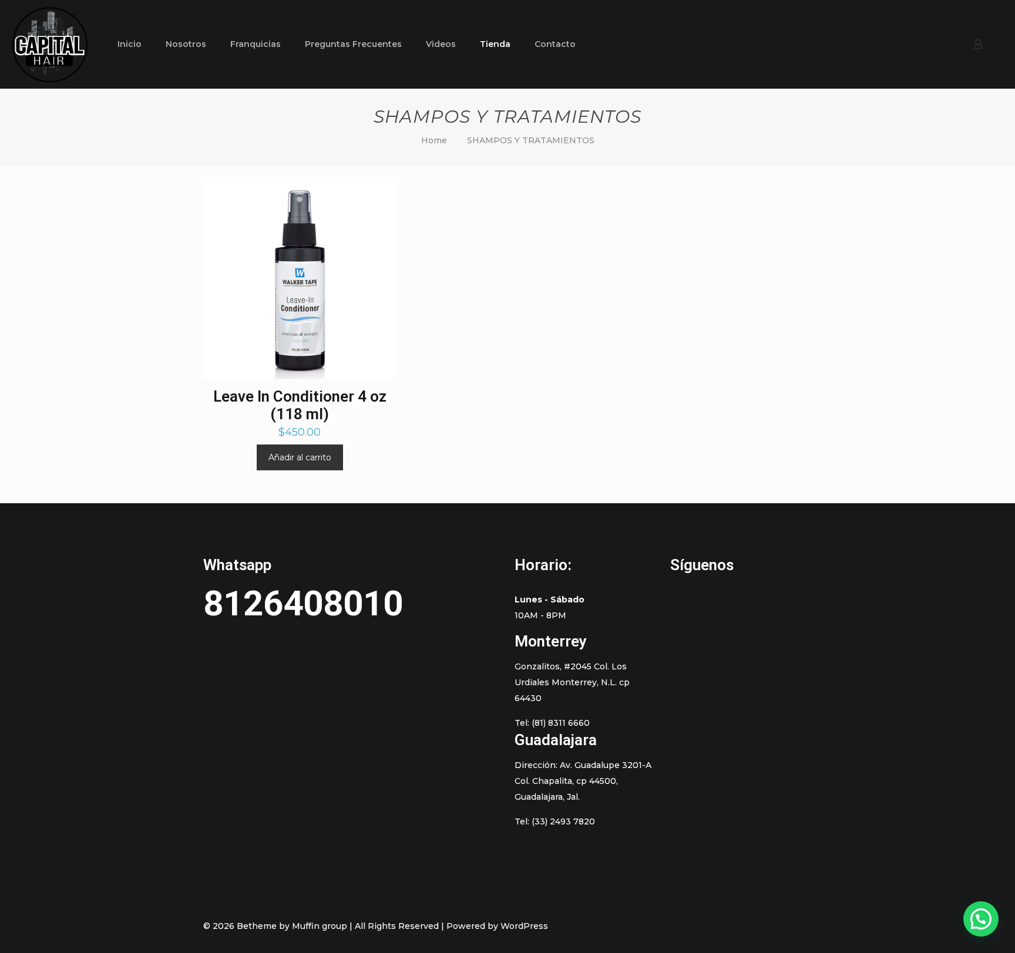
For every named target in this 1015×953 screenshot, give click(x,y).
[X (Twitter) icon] (746, 925)
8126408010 (303, 603)
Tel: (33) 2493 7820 (555, 821)
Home (434, 140)
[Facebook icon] (734, 925)
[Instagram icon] (771, 925)
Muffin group (319, 926)
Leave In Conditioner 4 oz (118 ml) (299, 405)
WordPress (524, 926)
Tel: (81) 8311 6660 (552, 723)
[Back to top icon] (799, 925)
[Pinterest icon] (758, 925)
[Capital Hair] (50, 44)
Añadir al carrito (299, 457)
